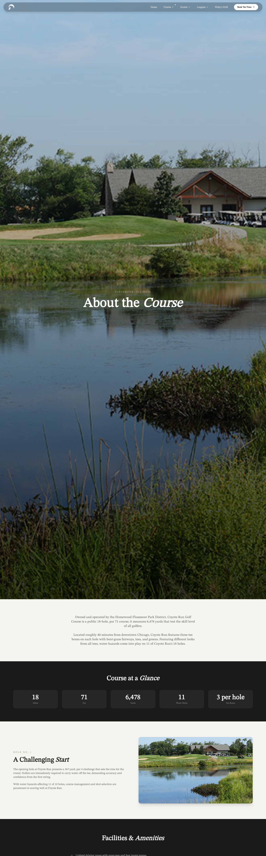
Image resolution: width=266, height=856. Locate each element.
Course (167, 7)
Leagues (201, 7)
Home (154, 7)
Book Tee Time (244, 7)
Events (183, 7)
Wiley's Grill (221, 7)
